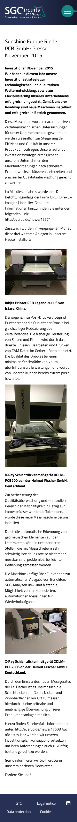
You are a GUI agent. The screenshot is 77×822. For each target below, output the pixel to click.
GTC (19, 803)
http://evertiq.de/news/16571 (28, 219)
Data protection (19, 811)
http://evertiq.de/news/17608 (38, 729)
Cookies (46, 811)
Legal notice (46, 803)
